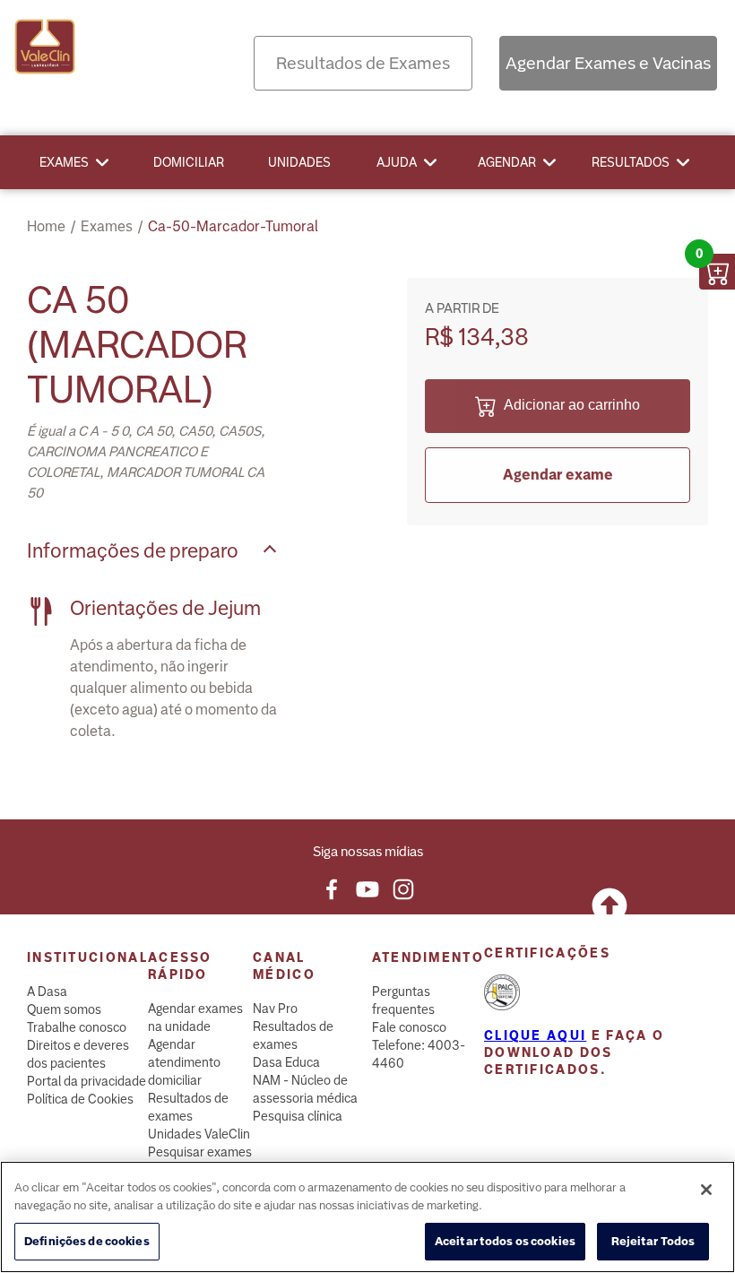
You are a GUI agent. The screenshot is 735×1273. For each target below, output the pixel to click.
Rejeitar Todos (653, 1241)
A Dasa (47, 991)
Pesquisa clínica (297, 1116)
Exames (64, 162)
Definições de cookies (87, 1241)
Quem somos (64, 1009)
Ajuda (396, 162)
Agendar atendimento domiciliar (184, 1062)
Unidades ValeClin (199, 1134)
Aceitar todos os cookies (505, 1241)
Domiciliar (188, 162)
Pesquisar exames (200, 1152)
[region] (367, 1217)
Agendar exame (558, 474)
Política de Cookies (80, 1099)
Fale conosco (409, 1027)
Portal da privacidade (86, 1081)
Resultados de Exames (363, 63)
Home (46, 226)
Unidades (299, 162)
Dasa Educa (286, 1062)
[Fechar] (706, 1189)
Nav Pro (275, 1008)
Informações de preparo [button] (132, 551)
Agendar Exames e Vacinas (608, 63)
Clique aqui (535, 1035)
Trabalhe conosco (76, 1027)
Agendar (507, 162)
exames (107, 226)
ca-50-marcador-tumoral (233, 226)
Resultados (631, 162)
